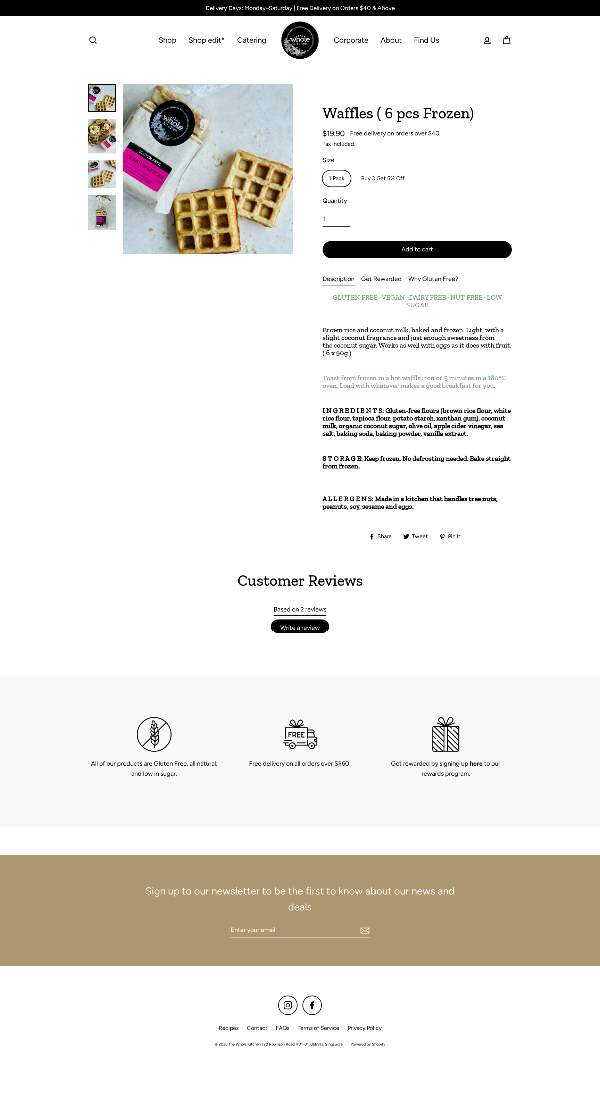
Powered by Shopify (368, 1044)
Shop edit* (207, 39)
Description (339, 279)
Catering (251, 39)
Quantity (335, 201)
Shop (167, 39)
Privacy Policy (365, 1028)
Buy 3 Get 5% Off (383, 178)
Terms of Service (318, 1028)
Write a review (300, 628)
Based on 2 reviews (300, 609)
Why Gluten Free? (433, 279)
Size (328, 160)
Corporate (351, 39)
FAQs (282, 1028)
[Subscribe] (363, 930)
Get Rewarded (381, 279)
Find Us (426, 39)
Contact (257, 1028)
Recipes (229, 1028)
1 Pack (336, 178)
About (391, 39)
